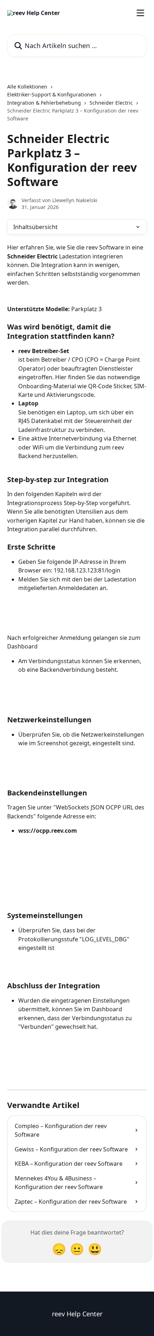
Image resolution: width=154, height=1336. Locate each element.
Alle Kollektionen (27, 86)
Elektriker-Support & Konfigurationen (51, 94)
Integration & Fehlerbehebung (44, 102)
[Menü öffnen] (140, 13)
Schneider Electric (111, 102)
